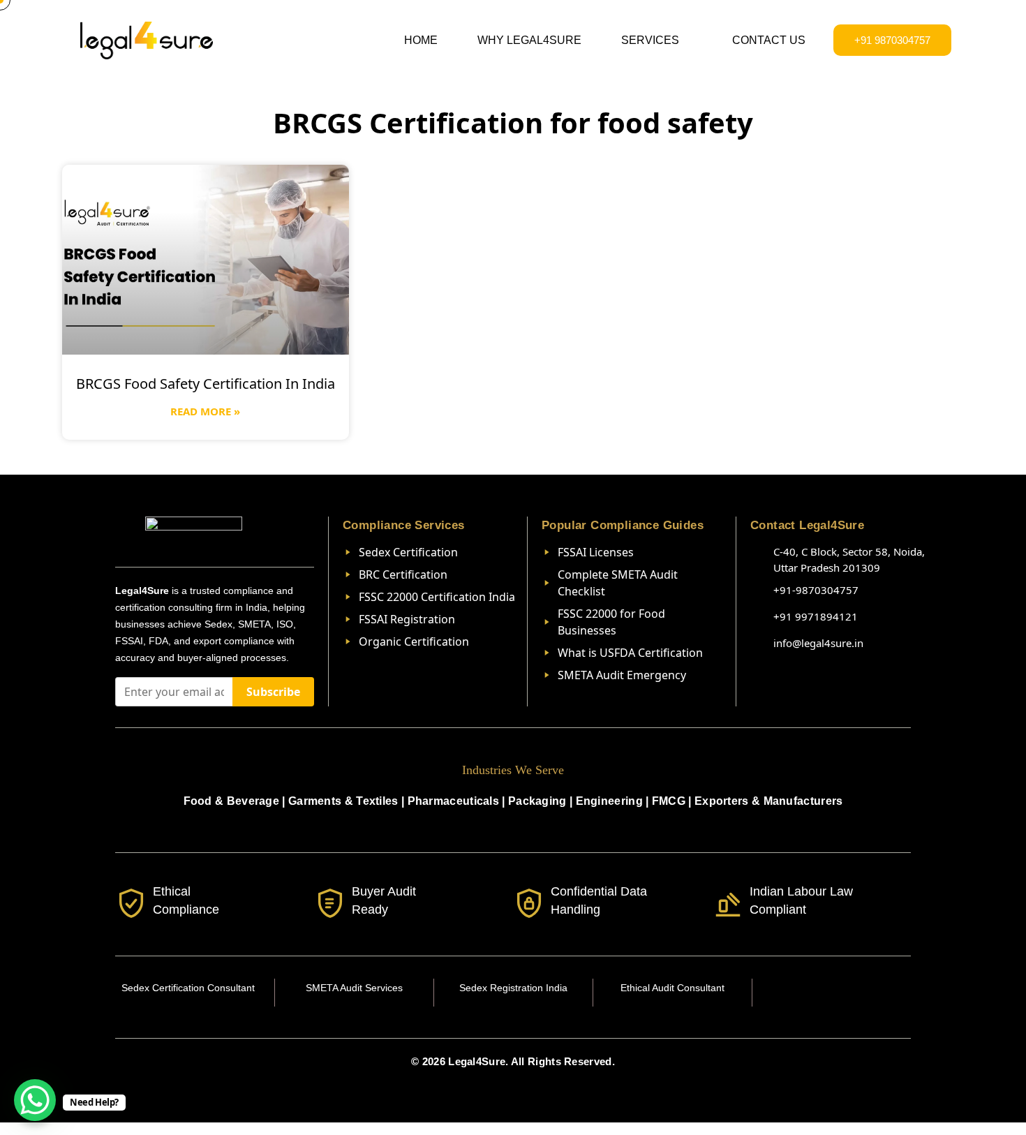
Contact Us (768, 40)
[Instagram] (801, 992)
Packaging (537, 801)
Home (421, 40)
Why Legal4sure (529, 40)
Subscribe (273, 691)
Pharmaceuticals (454, 801)
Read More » (205, 411)
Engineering (609, 801)
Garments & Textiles (343, 801)
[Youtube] (862, 992)
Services (650, 40)
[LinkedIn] (831, 992)
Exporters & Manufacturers (768, 801)
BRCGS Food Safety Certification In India (205, 383)
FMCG (668, 801)
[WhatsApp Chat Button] (35, 1100)
